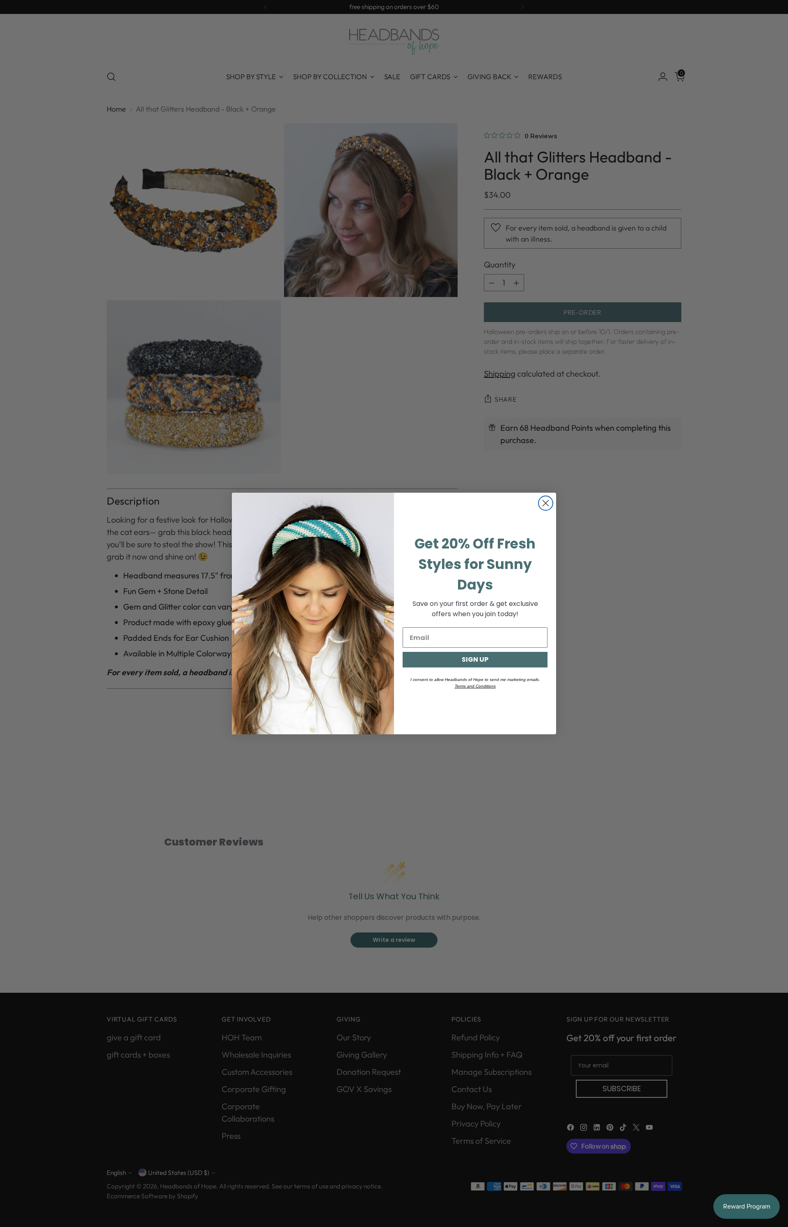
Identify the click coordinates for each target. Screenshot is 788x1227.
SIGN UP (475, 659)
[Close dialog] (545, 503)
